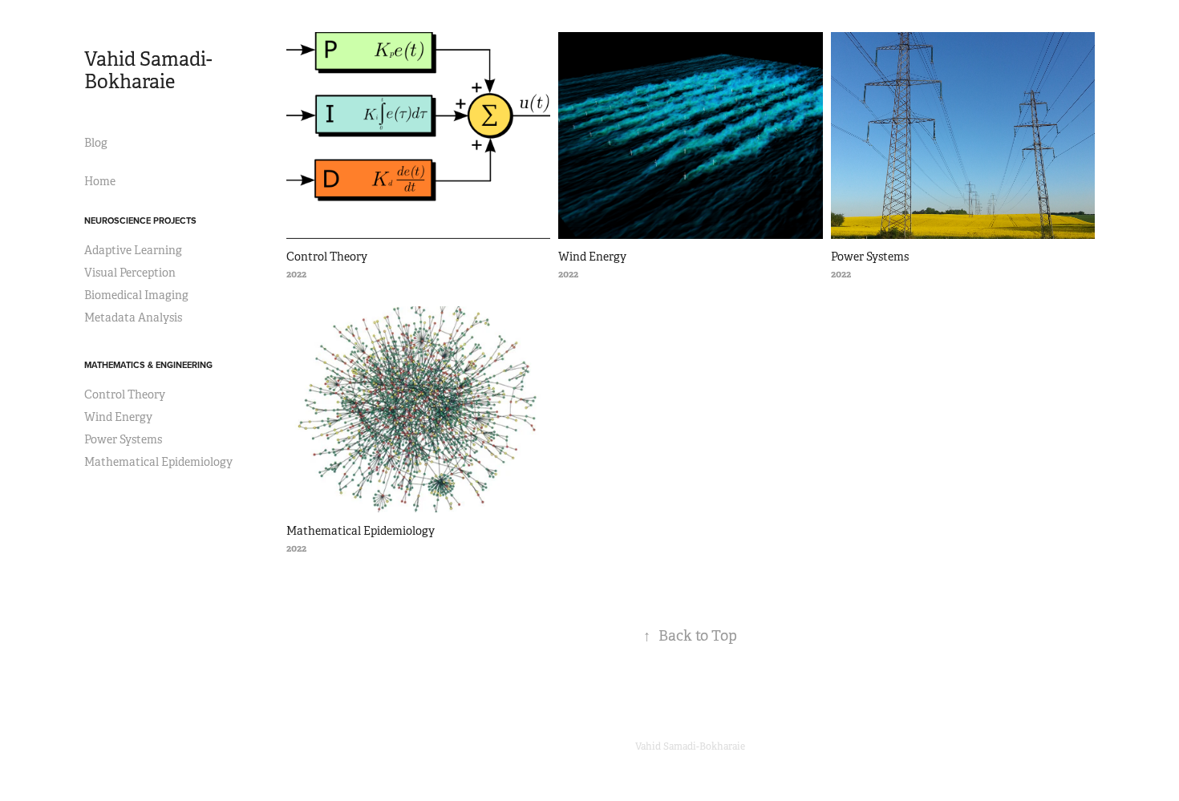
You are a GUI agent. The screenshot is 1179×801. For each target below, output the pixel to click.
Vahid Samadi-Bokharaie (148, 70)
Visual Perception (130, 272)
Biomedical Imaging (136, 295)
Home (99, 181)
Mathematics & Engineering (148, 364)
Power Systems (123, 439)
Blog (95, 143)
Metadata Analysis (133, 317)
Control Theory (124, 394)
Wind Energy (118, 417)
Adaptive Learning (133, 250)
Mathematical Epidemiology (158, 462)
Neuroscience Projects (140, 220)
